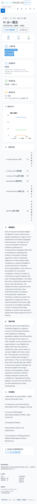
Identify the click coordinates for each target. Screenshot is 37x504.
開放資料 (21, 480)
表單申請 (21, 478)
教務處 (24, 500)
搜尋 (3, 10)
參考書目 (12, 392)
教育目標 (12, 321)
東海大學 (4, 500)
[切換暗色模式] (34, 9)
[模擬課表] (18, 9)
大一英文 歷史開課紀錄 (14, 452)
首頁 (6, 18)
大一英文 (12, 18)
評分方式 (12, 147)
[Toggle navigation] (2, 2)
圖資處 (19, 500)
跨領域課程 (22, 476)
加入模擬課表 (10, 30)
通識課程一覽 (4, 480)
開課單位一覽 (4, 478)
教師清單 (21, 482)
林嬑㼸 (7, 67)
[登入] (22, 9)
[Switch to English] (26, 9)
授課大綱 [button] (24, 30)
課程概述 (12, 227)
